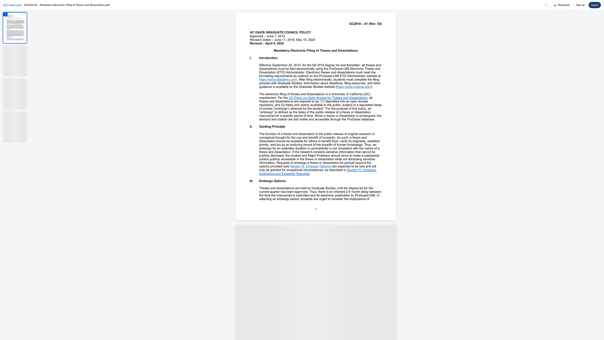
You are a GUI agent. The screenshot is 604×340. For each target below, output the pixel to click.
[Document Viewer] (317, 175)
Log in (594, 5)
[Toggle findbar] (293, 332)
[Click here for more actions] (546, 5)
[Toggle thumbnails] (288, 332)
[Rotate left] (334, 332)
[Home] (12, 4)
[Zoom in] (328, 332)
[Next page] (311, 332)
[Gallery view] (340, 332)
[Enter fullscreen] (346, 332)
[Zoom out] (317, 332)
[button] (15, 27)
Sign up (580, 5)
